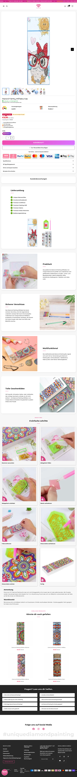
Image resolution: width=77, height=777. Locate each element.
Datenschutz (6, 753)
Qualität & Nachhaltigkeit (28, 757)
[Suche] (7, 6)
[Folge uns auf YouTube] (60, 761)
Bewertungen (27, 754)
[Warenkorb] (68, 6)
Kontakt (5, 749)
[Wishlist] (72, 6)
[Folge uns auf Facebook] (60, 756)
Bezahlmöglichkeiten (29, 752)
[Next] (72, 49)
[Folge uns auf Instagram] (64, 756)
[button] (5, 772)
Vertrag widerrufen (9, 761)
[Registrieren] (52, 759)
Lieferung (26, 750)
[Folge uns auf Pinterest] (68, 756)
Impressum (6, 751)
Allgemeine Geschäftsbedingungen (12, 758)
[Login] (65, 6)
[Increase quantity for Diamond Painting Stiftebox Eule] (12, 138)
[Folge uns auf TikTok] (64, 761)
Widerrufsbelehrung (8, 755)
